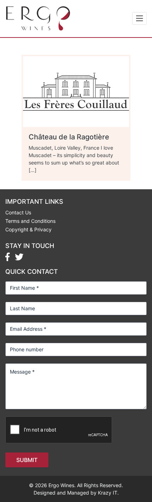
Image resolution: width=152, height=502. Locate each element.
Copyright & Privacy (28, 229)
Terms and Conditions (30, 221)
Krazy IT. (108, 493)
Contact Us (18, 212)
